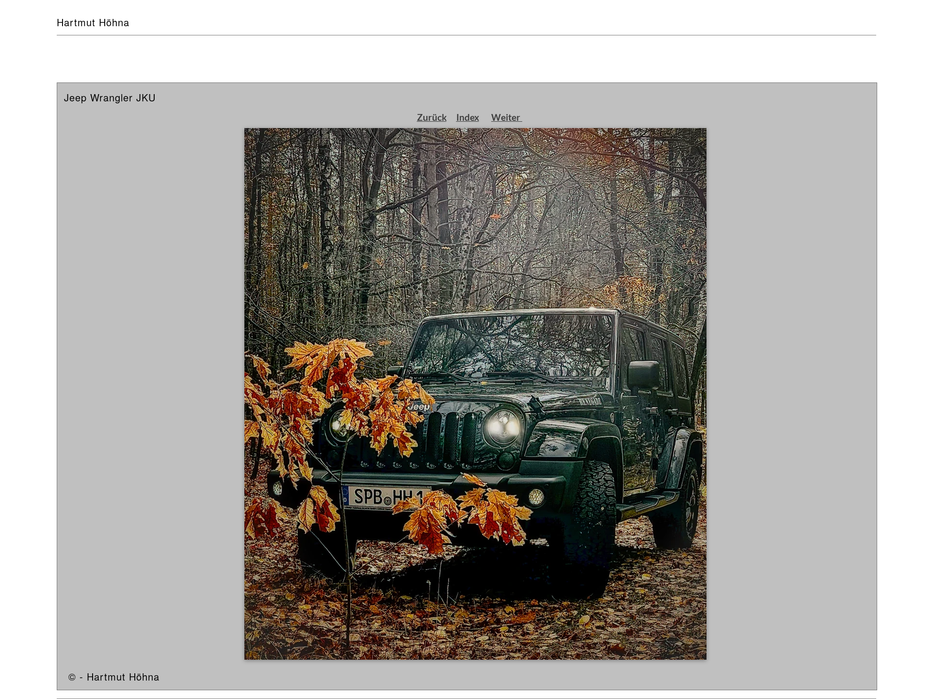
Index (467, 117)
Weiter (506, 117)
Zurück (432, 117)
